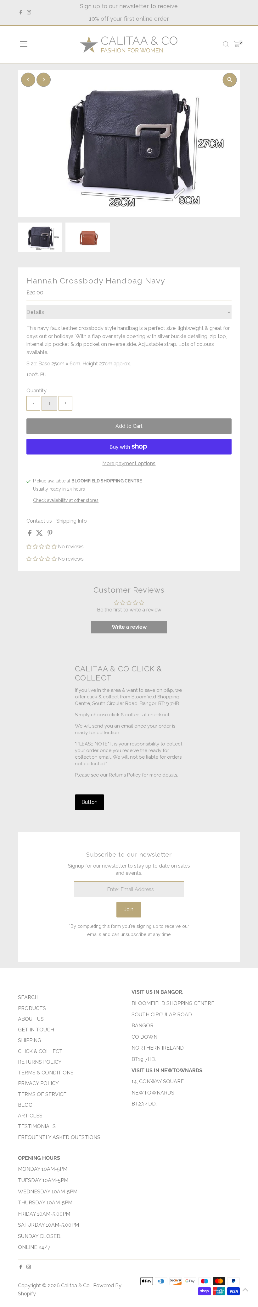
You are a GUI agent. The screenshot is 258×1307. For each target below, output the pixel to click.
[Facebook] (21, 12)
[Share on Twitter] (40, 534)
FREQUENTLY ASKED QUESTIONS (59, 1137)
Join (128, 909)
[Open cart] (236, 44)
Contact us (39, 521)
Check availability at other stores (65, 500)
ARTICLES (30, 1116)
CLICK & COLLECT (40, 1051)
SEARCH (28, 997)
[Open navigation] (23, 44)
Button (89, 802)
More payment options (128, 463)
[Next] (43, 80)
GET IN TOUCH (36, 1030)
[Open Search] (226, 44)
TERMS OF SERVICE (42, 1094)
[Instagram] (29, 12)
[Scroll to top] (245, 1289)
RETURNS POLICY (40, 1062)
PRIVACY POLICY (38, 1083)
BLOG (25, 1105)
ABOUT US (31, 1019)
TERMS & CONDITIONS (46, 1073)
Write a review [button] (129, 627)
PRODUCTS (32, 1008)
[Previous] (28, 80)
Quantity (36, 391)
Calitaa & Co (75, 1285)
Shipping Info (71, 521)
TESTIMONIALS (37, 1126)
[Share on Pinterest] (50, 534)
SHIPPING (29, 1040)
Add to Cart (129, 426)
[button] (42, 547)
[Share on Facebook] (30, 534)
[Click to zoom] (230, 80)
